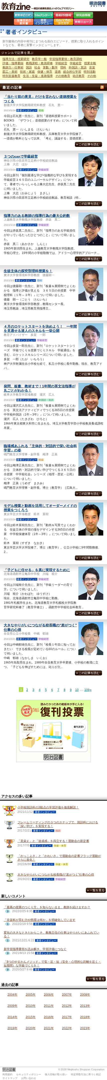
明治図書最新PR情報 (63, 15)
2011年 (49, 1006)
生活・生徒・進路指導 (38, 76)
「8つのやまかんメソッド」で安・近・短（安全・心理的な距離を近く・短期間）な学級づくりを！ (52, 963)
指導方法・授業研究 (15, 59)
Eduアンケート (43, 15)
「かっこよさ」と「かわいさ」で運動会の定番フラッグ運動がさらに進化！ (59, 857)
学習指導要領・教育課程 (65, 59)
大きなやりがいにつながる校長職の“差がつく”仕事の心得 (55, 874)
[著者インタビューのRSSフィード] (102, 87)
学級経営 (76, 63)
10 (77, 690)
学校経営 (61, 63)
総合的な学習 (72, 71)
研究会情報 (83, 15)
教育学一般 (39, 59)
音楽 (92, 67)
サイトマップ (9, 1078)
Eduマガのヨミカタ (63, 22)
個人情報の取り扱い (56, 1074)
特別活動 (90, 71)
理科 (63, 67)
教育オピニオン (23, 15)
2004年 (12, 994)
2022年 (67, 1028)
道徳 (58, 71)
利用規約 (7, 1074)
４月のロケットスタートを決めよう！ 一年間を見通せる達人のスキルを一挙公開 (40, 328)
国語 (29, 67)
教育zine (38, 6)
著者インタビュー (43, 22)
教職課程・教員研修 (39, 63)
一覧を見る (97, 890)
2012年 (67, 1006)
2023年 (85, 1028)
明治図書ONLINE (98, 4)
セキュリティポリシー (28, 1074)
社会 (37, 67)
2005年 (31, 994)
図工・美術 (9, 71)
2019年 (12, 1028)
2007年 (67, 994)
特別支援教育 (11, 76)
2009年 (12, 1006)
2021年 (49, 1028)
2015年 (31, 1017)
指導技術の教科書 (23, 22)
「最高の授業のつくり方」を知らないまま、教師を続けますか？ (47, 907)
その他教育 (62, 76)
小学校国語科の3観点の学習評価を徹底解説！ (48, 807)
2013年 (85, 1006)
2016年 (49, 1017)
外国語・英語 (78, 67)
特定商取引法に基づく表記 (86, 1074)
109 (86, 690)
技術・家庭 (27, 71)
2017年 (67, 1017)
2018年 (85, 1017)
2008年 (85, 994)
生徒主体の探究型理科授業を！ (28, 271)
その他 (91, 76)
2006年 (49, 994)
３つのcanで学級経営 (21, 156)
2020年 (31, 1028)
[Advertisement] (53, 778)
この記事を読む (89, 144)
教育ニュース (83, 22)
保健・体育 (44, 71)
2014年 (12, 1017)
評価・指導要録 (12, 63)
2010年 (31, 1006)
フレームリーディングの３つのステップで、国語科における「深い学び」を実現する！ (57, 824)
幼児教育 (79, 76)
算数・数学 (50, 67)
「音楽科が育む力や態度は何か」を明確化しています (39, 920)
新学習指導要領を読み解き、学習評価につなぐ (35, 949)
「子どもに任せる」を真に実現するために (37, 570)
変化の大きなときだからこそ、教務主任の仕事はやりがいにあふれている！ (51, 934)
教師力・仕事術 (12, 67)
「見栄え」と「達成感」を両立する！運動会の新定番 (53, 841)
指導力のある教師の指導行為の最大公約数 (37, 216)
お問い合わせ (28, 1078)
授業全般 (90, 63)
